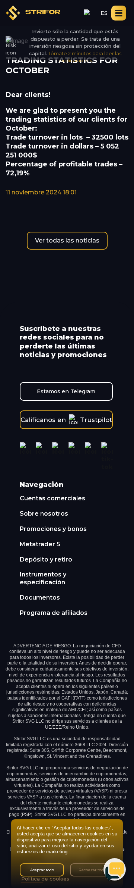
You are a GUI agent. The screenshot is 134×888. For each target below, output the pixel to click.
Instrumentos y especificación (43, 578)
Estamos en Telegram (66, 391)
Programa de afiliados (53, 612)
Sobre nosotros (44, 513)
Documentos (40, 597)
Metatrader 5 (40, 544)
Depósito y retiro (46, 559)
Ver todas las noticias (67, 240)
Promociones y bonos (53, 528)
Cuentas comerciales (52, 498)
